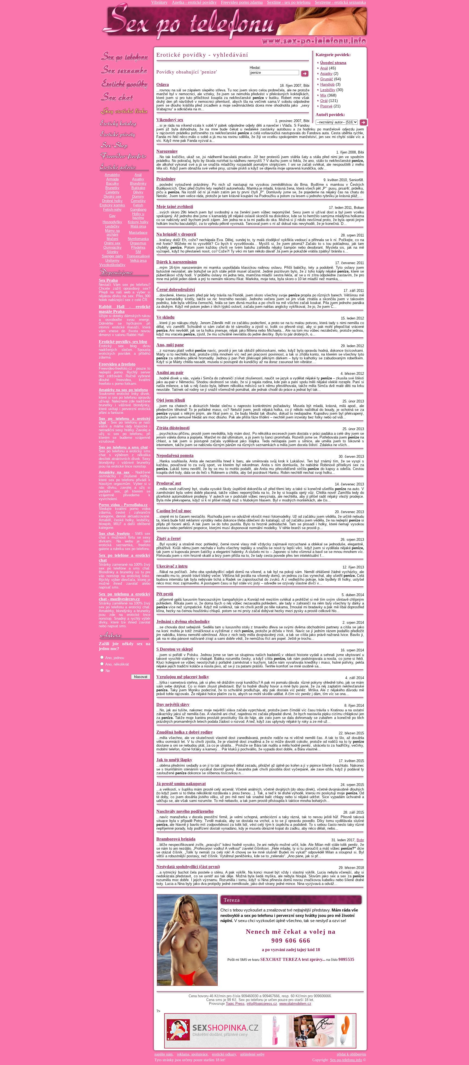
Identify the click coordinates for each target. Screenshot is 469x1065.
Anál (138, 175)
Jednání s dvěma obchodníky (183, 621)
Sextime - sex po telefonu (288, 2)
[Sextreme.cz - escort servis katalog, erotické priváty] (124, 134)
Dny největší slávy (172, 704)
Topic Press (235, 1004)
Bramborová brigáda (175, 839)
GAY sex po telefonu (124, 112)
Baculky (112, 184)
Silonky (112, 252)
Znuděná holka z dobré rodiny (184, 732)
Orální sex (112, 243)
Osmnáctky (112, 248)
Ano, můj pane (170, 345)
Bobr (360, 840)
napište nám (163, 1054)
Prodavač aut (168, 483)
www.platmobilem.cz (295, 1004)
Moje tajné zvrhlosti (174, 206)
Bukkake (138, 188)
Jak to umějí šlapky (174, 759)
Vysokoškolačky (112, 265)
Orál (324, 100)
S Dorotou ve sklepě (174, 649)
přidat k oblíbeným (351, 1054)
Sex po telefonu (124, 56)
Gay (112, 216)
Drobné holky (112, 201)
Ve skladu (165, 317)
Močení (112, 239)
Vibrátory (159, 2)
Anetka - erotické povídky (194, 2)
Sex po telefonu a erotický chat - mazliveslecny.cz (124, 596)
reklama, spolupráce (192, 1054)
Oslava (162, 84)
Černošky (138, 201)
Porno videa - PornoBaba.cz (123, 505)
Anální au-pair (169, 372)
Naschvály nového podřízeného (185, 811)
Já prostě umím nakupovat (181, 783)
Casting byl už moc (173, 510)
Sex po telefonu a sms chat (123, 447)
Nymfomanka (138, 239)
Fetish (138, 205)
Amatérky (112, 175)
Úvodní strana (333, 62)
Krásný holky (138, 222)
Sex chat (124, 98)
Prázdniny (166, 179)
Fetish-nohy (112, 210)
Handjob (327, 84)
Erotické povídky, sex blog (123, 341)
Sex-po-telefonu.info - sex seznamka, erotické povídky (190, 21)
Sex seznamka (124, 70)
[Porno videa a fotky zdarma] (124, 156)
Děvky (138, 192)
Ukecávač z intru (172, 566)
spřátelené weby (252, 1054)
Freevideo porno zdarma (242, 2)
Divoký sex (112, 197)
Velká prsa (138, 261)
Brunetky (112, 188)
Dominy (138, 197)
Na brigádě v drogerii (176, 234)
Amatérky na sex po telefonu (123, 390)
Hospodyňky (112, 222)
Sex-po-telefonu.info (346, 1060)
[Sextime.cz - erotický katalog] (124, 124)
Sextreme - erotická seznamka (340, 2)
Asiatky (138, 179)
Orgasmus (138, 243)
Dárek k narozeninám (176, 262)
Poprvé (326, 106)
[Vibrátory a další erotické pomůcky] (124, 145)
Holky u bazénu (138, 216)
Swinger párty (112, 256)
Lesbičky (112, 226)
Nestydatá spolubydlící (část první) (188, 866)
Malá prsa (138, 226)
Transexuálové (138, 256)
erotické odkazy (224, 1054)
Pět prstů (164, 593)
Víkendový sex (169, 119)
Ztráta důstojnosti (172, 428)
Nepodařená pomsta (175, 455)
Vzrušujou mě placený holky (182, 676)
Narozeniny (167, 151)
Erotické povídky (124, 84)
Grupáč (326, 79)
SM (138, 252)
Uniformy (112, 261)
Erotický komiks (112, 205)
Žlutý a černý (168, 538)
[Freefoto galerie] (124, 167)
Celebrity (112, 192)
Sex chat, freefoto (114, 534)
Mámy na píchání (112, 232)
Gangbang (138, 210)
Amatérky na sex (114, 472)
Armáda (112, 179)
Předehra (138, 248)
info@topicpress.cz (262, 1004)
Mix (323, 95)
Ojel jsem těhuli (170, 400)
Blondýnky (138, 184)
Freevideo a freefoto (117, 364)
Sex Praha (108, 280)
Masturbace (138, 233)
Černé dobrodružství (175, 289)
